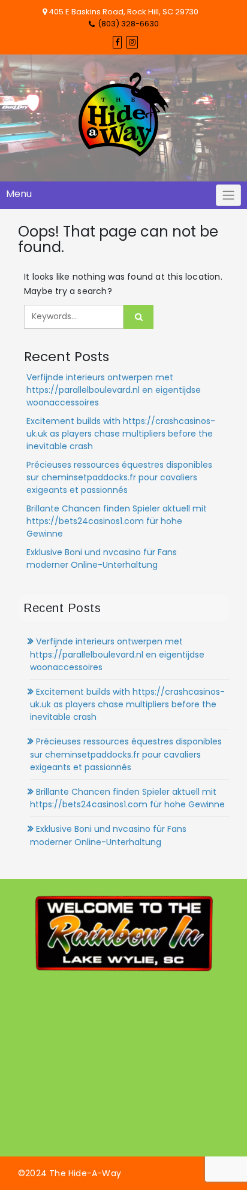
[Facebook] (117, 42)
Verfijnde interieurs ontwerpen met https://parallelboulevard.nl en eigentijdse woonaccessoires (113, 389)
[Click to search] (138, 317)
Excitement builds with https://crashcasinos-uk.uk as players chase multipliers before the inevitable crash (120, 433)
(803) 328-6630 (128, 23)
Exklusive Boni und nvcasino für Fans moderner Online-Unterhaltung (101, 558)
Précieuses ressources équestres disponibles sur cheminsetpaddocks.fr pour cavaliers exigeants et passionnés (119, 477)
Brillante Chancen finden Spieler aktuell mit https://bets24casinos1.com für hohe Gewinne (116, 521)
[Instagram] (132, 42)
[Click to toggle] (228, 195)
